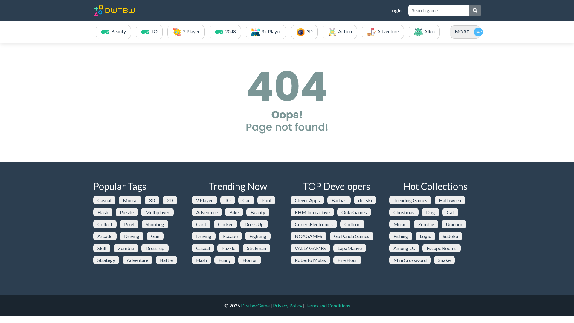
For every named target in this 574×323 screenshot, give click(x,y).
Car (246, 200)
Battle (166, 260)
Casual (104, 200)
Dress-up (155, 248)
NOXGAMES (308, 236)
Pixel (129, 224)
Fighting (257, 236)
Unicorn (454, 224)
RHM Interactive (312, 212)
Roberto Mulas (310, 260)
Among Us (404, 248)
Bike (234, 212)
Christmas (403, 212)
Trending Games (410, 200)
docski (365, 200)
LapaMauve (350, 248)
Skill (101, 248)
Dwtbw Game (255, 305)
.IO (228, 200)
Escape (230, 236)
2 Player (204, 200)
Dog (430, 212)
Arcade (104, 236)
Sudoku (450, 236)
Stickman (256, 248)
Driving (131, 236)
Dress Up (254, 224)
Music (399, 224)
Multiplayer (157, 212)
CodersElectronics (314, 224)
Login (395, 10)
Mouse (130, 200)
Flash (102, 212)
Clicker (225, 224)
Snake (444, 260)
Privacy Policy (287, 305)
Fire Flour (347, 260)
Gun (155, 236)
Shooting (155, 224)
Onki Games (354, 212)
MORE (462, 31)
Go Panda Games (351, 236)
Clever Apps (307, 200)
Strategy (106, 260)
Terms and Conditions (328, 305)
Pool (266, 200)
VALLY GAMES (310, 248)
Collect (104, 224)
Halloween (450, 200)
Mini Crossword (410, 260)
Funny (225, 260)
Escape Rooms (442, 248)
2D (170, 200)
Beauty (258, 212)
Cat (450, 212)
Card (201, 224)
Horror (249, 260)
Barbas (339, 200)
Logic (425, 236)
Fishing (400, 236)
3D (152, 200)
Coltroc (352, 224)
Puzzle (127, 212)
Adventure (137, 260)
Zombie (126, 248)
